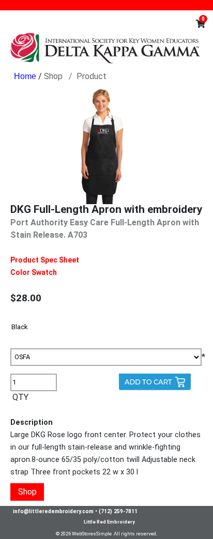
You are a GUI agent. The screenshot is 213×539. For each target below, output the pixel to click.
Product (91, 76)
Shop (53, 76)
